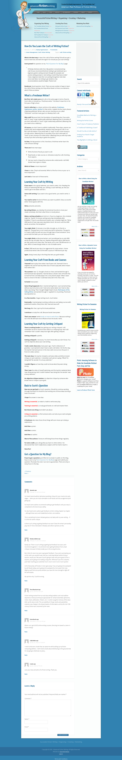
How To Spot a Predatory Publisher (88, 124)
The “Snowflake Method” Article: (42, 26)
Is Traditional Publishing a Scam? (87, 127)
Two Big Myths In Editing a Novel (87, 140)
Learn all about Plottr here (86, 390)
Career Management (32, 52)
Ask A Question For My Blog (55, 64)
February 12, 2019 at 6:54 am (37, 492)
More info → (95, 226)
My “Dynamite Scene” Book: (64, 28)
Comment (28, 698)
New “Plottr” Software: (43, 32)
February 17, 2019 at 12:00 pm (38, 540)
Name (27, 719)
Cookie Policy (65, 757)
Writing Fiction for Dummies (88, 309)
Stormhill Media (64, 752)
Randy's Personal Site (84, 104)
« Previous (27, 471)
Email (27, 727)
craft (61, 52)
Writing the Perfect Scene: (62, 26)
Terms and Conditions (61, 759)
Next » (26, 473)
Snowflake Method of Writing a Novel (86, 116)
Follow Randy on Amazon (85, 98)
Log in (61, 754)
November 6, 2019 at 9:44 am (37, 621)
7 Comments (53, 50)
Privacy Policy (57, 757)
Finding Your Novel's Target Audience (85, 135)
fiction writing (67, 52)
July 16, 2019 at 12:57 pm (36, 591)
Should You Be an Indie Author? (87, 131)
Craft (39, 52)
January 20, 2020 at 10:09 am (37, 642)
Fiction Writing (45, 52)
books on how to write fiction (50, 317)
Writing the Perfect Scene (85, 120)
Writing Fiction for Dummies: (64, 30)
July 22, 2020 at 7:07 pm (36, 666)
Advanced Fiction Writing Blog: (42, 37)
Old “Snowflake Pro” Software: (43, 35)
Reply (26, 530)
